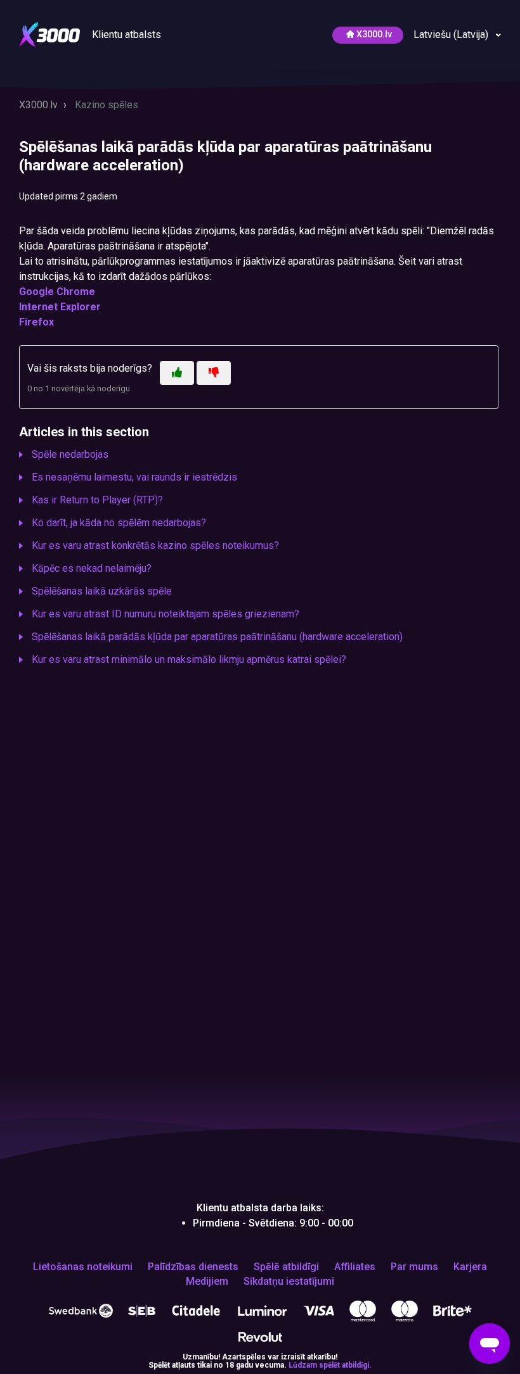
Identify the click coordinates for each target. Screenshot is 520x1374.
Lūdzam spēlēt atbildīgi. (330, 1365)
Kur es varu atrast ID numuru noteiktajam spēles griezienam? (165, 614)
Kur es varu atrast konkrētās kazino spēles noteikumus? (155, 545)
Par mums (414, 1267)
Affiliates (354, 1267)
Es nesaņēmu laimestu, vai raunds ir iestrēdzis (134, 477)
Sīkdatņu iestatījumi (289, 1281)
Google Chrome (57, 292)
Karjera (470, 1267)
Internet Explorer (60, 307)
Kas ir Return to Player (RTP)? (97, 500)
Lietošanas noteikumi (83, 1267)
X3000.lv (38, 105)
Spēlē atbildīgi (286, 1267)
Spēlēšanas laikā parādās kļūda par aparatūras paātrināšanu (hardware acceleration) (217, 637)
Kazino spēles (106, 105)
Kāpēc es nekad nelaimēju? (92, 568)
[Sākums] (50, 34)
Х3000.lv (374, 34)
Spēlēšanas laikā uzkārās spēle (102, 591)
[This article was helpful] (177, 373)
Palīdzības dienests (193, 1267)
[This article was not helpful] (214, 373)
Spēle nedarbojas (70, 454)
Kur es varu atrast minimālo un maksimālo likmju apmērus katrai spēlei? (189, 659)
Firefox (36, 322)
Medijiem (207, 1281)
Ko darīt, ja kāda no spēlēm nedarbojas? (119, 523)
